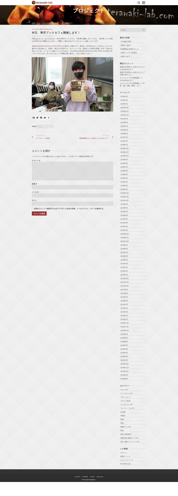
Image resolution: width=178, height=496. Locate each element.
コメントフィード (127, 460)
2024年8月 (124, 163)
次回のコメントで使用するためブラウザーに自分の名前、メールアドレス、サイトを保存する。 (69, 209)
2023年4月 (124, 223)
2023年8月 (124, 208)
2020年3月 (124, 353)
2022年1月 (124, 275)
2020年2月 (124, 356)
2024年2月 (124, 185)
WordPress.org (125, 464)
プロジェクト (48, 29)
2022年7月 (124, 252)
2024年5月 (124, 174)
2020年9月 (124, 334)
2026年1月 (124, 104)
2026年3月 (124, 96)
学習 (122, 423)
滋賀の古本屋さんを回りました (131, 67)
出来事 (122, 412)
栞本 (66, 46)
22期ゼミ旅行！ (126, 45)
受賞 (122, 419)
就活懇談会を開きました (129, 49)
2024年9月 (124, 159)
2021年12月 (124, 278)
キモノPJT (124, 390)
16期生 (39, 126)
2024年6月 (124, 171)
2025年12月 (124, 107)
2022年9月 (124, 245)
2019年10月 (124, 371)
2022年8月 (124, 249)
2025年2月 (124, 141)
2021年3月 (124, 312)
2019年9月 (124, 375)
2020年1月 (124, 360)
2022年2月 (124, 271)
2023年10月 (124, 200)
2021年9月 (124, 289)
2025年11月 (124, 111)
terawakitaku (49, 36)
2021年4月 (124, 308)
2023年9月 (124, 204)
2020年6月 (124, 342)
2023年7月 (124, 211)
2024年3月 (124, 182)
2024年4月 (124, 178)
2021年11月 (124, 282)
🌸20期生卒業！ (126, 41)
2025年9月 (124, 119)
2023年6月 (124, 215)
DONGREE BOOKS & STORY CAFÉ (48, 46)
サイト (34, 200)
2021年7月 (124, 297)
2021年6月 (124, 301)
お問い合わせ (100, 476)
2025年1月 (124, 145)
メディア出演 (125, 401)
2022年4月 (124, 263)
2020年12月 (124, 323)
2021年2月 (124, 316)
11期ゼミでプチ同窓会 (128, 53)
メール (35, 192)
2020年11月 (124, 327)
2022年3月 (124, 267)
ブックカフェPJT (37, 29)
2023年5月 (124, 219)
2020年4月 (124, 349)
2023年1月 (124, 230)
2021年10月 (124, 286)
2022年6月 (124, 256)
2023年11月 (124, 197)
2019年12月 (124, 364)
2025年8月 (124, 122)
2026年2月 (124, 100)
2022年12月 (124, 234)
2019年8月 (124, 379)
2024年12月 (124, 148)
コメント (36, 160)
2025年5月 (124, 133)
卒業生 (122, 416)
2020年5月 (124, 345)
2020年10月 (124, 330)
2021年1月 (124, 319)
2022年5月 (124, 260)
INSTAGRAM (85, 476)
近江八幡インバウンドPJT (130, 442)
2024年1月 (124, 189)
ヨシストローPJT (126, 404)
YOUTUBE (92, 476)
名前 (34, 184)
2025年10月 (124, 115)
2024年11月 (124, 152)
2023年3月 (124, 226)
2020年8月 (124, 338)
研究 (122, 430)
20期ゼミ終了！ (126, 56)
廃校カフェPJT (125, 427)
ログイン (123, 453)
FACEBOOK (77, 476)
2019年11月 (124, 368)
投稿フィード (125, 456)
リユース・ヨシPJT (127, 408)
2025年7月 (124, 126)
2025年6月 (124, 130)
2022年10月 (124, 241)
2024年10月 (124, 156)
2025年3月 (124, 137)
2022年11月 (124, 237)
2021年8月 (124, 293)
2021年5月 (124, 304)
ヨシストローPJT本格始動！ (130, 78)
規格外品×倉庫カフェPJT (129, 438)
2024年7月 (124, 167)
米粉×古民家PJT (126, 434)
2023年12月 (124, 193)
